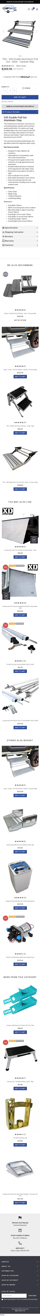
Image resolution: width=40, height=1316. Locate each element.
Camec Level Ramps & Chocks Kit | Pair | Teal (20, 1025)
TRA (20, 56)
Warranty (9, 241)
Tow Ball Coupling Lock (20, 1138)
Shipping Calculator (14, 232)
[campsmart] (10, 9)
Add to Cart (20, 97)
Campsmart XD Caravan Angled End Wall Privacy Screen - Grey (20, 607)
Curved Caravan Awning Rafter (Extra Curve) (20, 664)
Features (9, 245)
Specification (11, 228)
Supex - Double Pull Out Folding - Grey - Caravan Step (20, 313)
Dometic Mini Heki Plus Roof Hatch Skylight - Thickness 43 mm (20, 1195)
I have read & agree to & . (21, 1299)
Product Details (12, 112)
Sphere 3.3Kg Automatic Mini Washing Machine (20, 901)
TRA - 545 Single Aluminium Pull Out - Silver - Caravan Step (20, 482)
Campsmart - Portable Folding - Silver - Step (20, 1081)
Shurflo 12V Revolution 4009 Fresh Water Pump (20, 957)
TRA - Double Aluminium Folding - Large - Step (20, 426)
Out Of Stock (20, 320)
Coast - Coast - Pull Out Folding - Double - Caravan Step (20, 369)
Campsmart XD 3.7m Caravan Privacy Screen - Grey (20, 550)
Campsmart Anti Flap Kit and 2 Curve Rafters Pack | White (20, 720)
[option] (20, 33)
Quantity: (5, 86)
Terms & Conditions (22, 1299)
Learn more (33, 77)
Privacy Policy (33, 1299)
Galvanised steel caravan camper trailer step (20, 845)
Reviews (9, 236)
